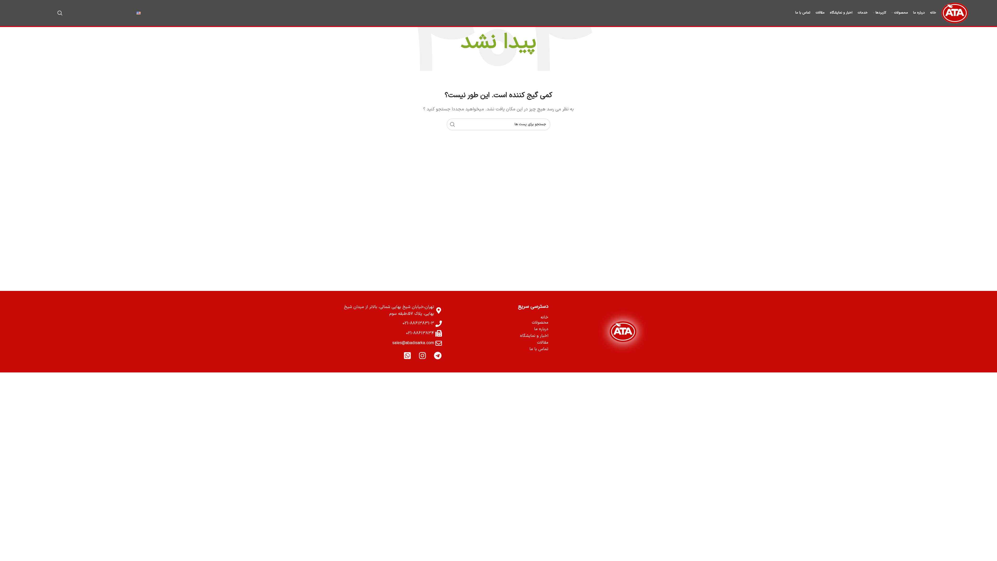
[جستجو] (60, 13)
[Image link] (623, 332)
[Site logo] (954, 13)
